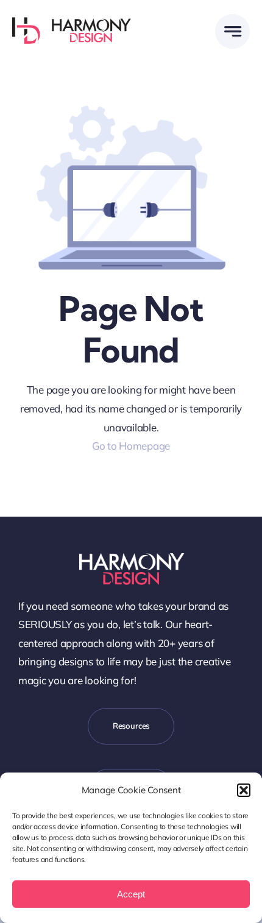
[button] (244, 790)
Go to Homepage (131, 445)
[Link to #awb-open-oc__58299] (232, 31)
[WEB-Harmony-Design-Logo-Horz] (71, 22)
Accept (131, 894)
